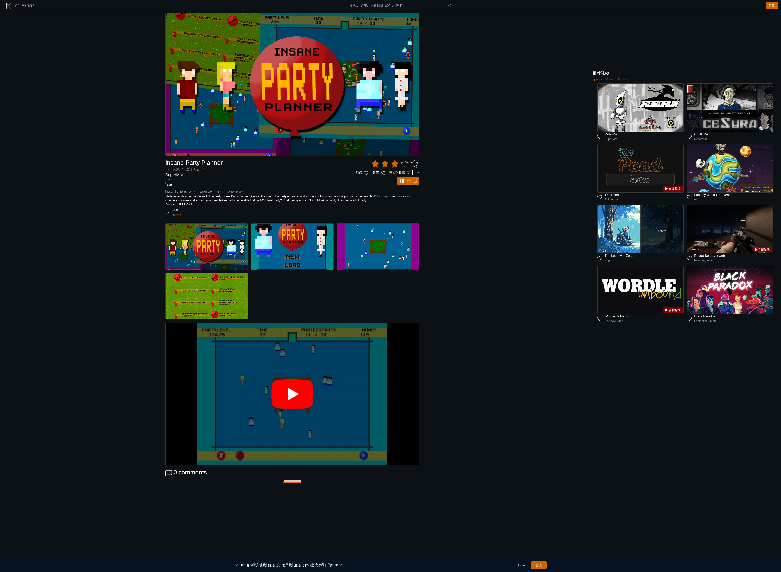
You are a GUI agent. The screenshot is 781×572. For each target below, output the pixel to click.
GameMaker (235, 191)
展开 (219, 191)
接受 (539, 565)
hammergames (704, 260)
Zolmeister (611, 199)
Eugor (608, 260)
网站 (170, 191)
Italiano (177, 214)
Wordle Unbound (617, 316)
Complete (206, 191)
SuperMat (174, 175)
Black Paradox (704, 316)
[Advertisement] (685, 41)
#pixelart (598, 79)
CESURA (701, 134)
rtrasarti (699, 199)
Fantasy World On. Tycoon (713, 195)
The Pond (612, 195)
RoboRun (612, 134)
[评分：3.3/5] (394, 164)
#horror (611, 79)
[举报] (417, 173)
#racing (623, 79)
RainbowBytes (614, 320)
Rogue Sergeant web (709, 255)
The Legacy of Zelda (619, 255)
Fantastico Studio (705, 320)
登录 (771, 5)
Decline (521, 565)
